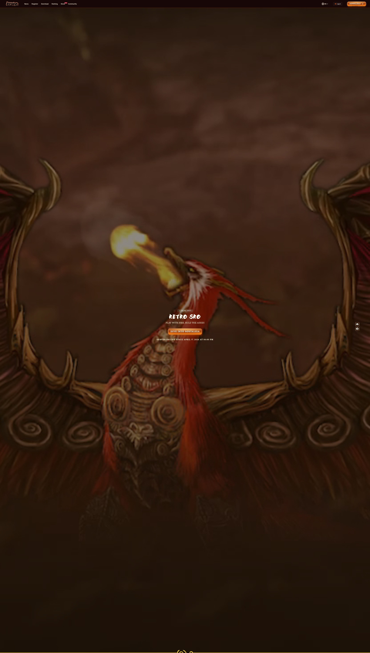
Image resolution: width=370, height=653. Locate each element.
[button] (356, 4)
